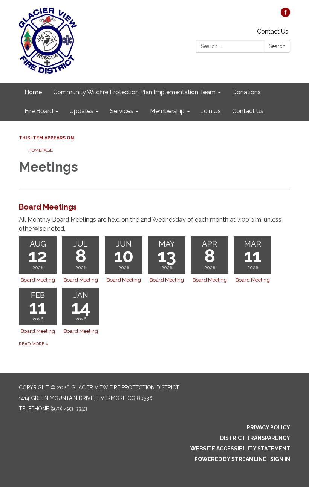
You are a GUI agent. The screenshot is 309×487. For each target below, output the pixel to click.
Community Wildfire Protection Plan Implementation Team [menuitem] (134, 92)
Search (277, 46)
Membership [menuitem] (167, 111)
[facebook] (285, 14)
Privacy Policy (268, 427)
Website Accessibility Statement (240, 449)
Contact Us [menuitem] (247, 111)
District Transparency (255, 438)
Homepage (40, 150)
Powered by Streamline (230, 459)
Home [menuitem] (33, 92)
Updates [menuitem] (81, 111)
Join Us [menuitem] (211, 111)
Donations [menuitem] (246, 92)
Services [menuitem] (121, 111)
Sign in (280, 459)
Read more (33, 343)
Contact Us (272, 31)
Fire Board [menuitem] (38, 111)
